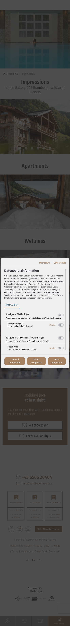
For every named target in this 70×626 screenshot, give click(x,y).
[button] (60, 315)
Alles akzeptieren (56, 361)
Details (52, 325)
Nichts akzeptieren (36, 361)
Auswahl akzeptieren (14, 361)
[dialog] (35, 313)
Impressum (44, 263)
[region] (35, 311)
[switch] (61, 315)
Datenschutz (60, 263)
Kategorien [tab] (12, 305)
